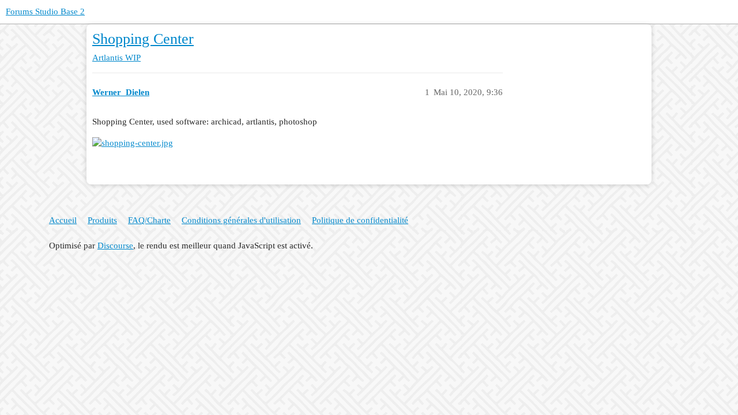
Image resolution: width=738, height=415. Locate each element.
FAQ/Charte (149, 220)
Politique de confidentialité (360, 220)
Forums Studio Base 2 (45, 11)
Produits (102, 220)
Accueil (63, 220)
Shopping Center (143, 39)
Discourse (115, 245)
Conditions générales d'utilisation (241, 220)
